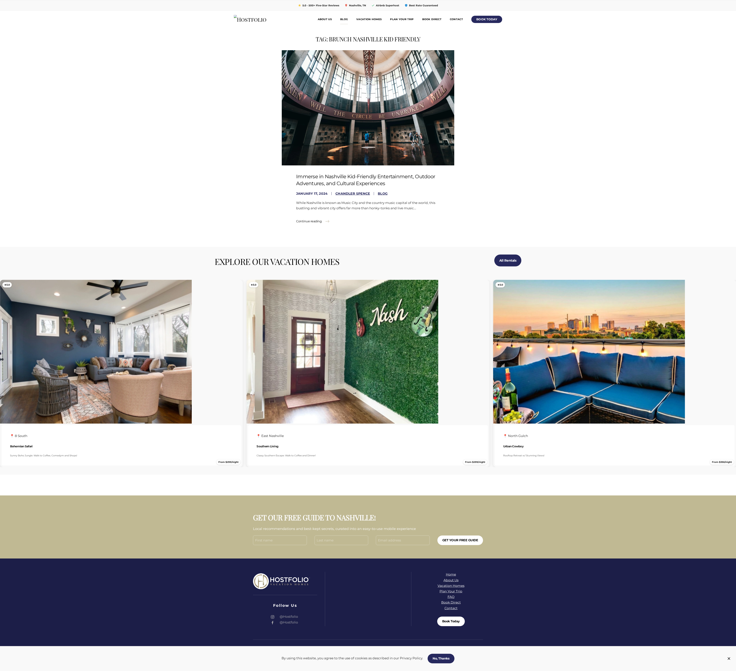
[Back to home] (261, 19)
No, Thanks (441, 658)
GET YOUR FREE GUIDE (460, 540)
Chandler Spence (352, 193)
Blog (344, 19)
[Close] (729, 658)
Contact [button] (456, 19)
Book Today (486, 19)
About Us (325, 19)
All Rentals (508, 260)
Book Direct (431, 19)
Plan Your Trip (402, 19)
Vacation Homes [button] (369, 19)
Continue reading (309, 221)
